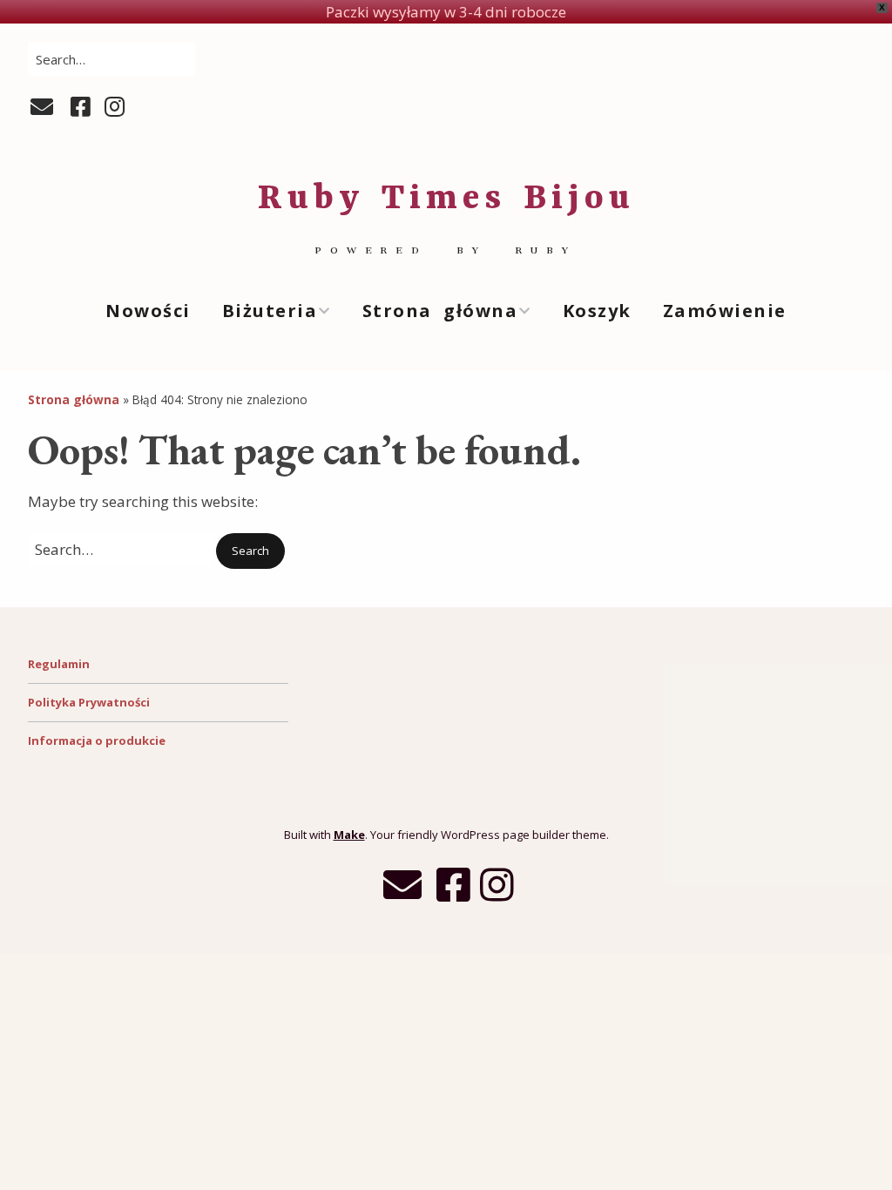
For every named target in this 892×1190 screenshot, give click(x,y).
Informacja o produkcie (97, 740)
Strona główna (440, 310)
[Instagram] (114, 107)
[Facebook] (80, 107)
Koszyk (597, 310)
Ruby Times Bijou (446, 199)
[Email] (44, 107)
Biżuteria (270, 310)
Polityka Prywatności (89, 702)
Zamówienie (725, 310)
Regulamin (59, 664)
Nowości (148, 310)
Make (349, 834)
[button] (250, 551)
